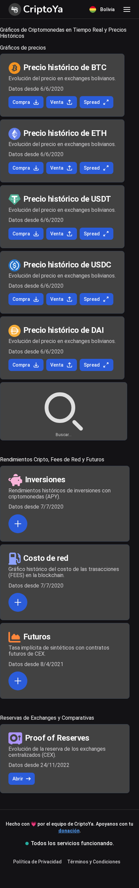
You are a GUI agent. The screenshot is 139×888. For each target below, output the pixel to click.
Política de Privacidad (37, 861)
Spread (92, 102)
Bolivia (107, 9)
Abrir (17, 778)
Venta (56, 102)
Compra (21, 102)
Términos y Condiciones (93, 861)
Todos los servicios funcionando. (72, 843)
